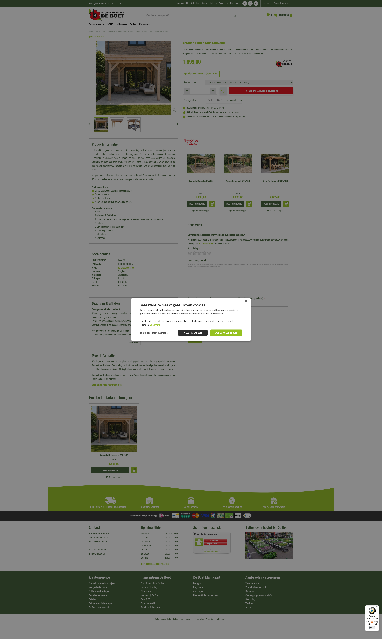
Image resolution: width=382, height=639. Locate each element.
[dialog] (191, 319)
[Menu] (377, 607)
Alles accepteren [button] (226, 332)
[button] (154, 333)
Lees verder (156, 324)
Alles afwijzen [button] (193, 332)
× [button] (246, 301)
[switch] (372, 627)
